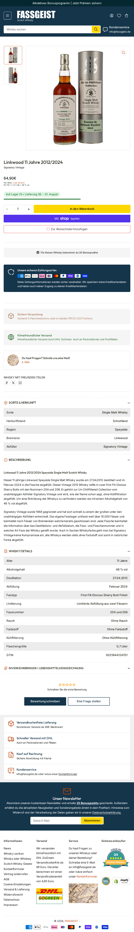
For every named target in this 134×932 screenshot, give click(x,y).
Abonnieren (92, 820)
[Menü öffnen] (7, 15)
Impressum (11, 905)
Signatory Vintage (14, 167)
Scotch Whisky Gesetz (18, 863)
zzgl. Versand (18, 183)
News (7, 848)
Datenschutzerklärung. (106, 812)
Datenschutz (12, 899)
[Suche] (96, 29)
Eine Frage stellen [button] (89, 701)
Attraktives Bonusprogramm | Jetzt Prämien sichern (67, 3)
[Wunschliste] (119, 15)
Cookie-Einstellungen (17, 884)
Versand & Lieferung (17, 889)
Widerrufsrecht (13, 894)
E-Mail (25, 362)
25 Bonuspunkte (88, 803)
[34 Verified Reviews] (115, 874)
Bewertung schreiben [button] (45, 701)
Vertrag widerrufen (16, 874)
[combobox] (52, 29)
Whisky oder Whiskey (17, 858)
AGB (6, 879)
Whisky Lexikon (14, 853)
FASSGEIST (71, 920)
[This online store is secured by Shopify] (121, 881)
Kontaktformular (67, 774)
